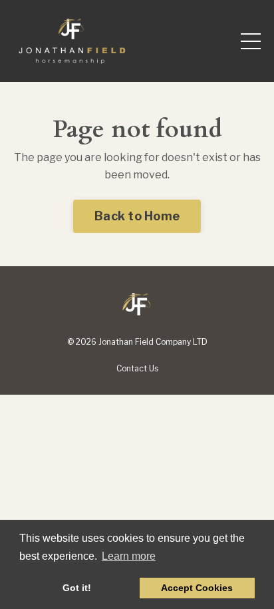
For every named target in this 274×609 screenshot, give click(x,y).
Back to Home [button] (137, 216)
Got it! (77, 587)
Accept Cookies (197, 587)
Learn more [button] (129, 556)
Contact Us (137, 368)
